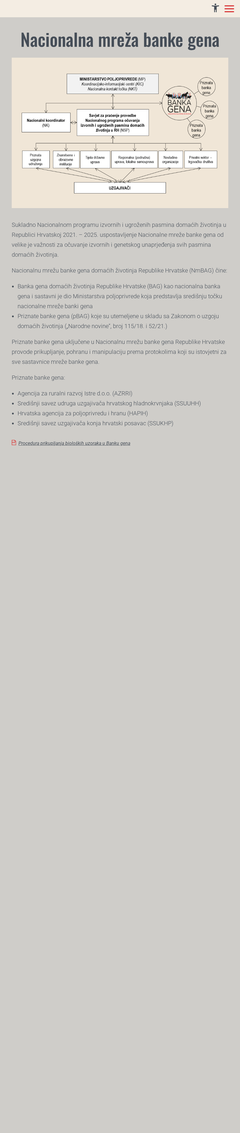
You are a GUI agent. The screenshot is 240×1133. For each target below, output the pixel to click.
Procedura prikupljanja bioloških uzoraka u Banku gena (74, 443)
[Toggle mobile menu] (229, 8)
